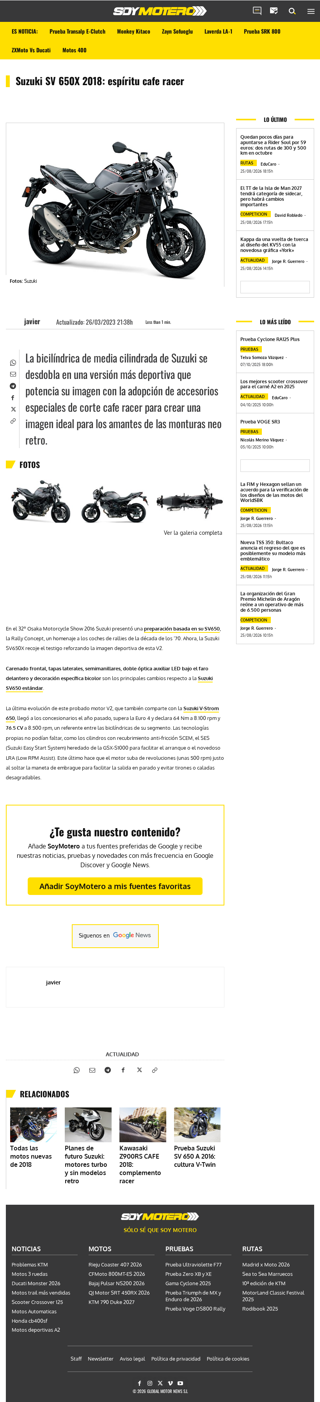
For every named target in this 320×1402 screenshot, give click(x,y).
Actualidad (122, 1054)
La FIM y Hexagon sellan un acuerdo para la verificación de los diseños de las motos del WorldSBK (274, 492)
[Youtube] (180, 1383)
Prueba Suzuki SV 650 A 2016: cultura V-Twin (195, 1156)
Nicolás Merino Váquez (262, 440)
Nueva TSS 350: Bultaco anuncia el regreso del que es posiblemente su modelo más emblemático (273, 550)
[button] (292, 11)
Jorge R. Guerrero (288, 261)
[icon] (257, 11)
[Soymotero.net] (160, 11)
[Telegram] (12, 385)
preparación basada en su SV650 (182, 628)
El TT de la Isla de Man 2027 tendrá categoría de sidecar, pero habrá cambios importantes (271, 196)
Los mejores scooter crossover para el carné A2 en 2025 (274, 384)
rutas (246, 163)
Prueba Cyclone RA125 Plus (270, 339)
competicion (253, 214)
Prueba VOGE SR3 (260, 422)
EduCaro (268, 164)
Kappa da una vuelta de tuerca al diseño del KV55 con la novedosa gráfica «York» (274, 244)
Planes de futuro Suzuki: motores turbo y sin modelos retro (86, 1164)
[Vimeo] (170, 1383)
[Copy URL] (12, 420)
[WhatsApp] (12, 362)
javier (32, 321)
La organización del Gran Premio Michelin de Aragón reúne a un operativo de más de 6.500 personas (272, 602)
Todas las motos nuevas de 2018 (31, 1156)
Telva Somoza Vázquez (262, 357)
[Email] (12, 373)
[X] (12, 409)
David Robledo (288, 215)
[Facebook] (12, 397)
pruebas (249, 349)
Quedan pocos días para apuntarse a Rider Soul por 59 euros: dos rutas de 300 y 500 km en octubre (273, 145)
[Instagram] (150, 1383)
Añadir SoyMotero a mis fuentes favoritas (115, 886)
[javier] (17, 321)
